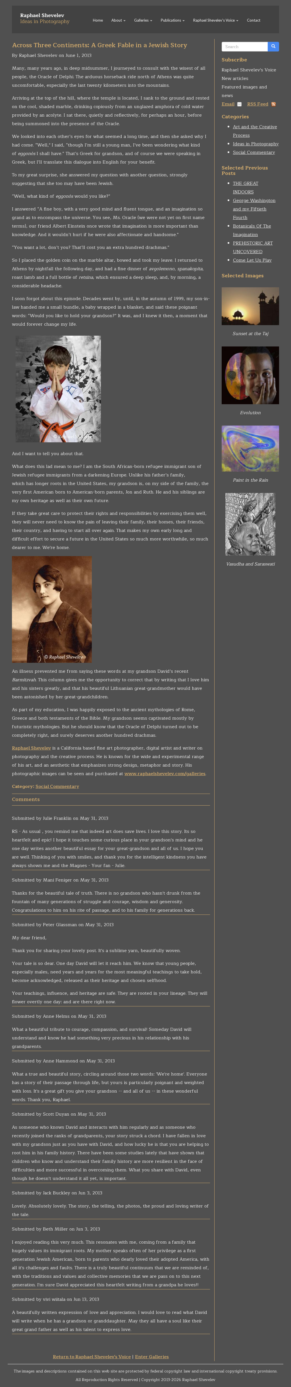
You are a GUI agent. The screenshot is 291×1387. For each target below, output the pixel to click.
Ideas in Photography (256, 144)
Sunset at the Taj (250, 333)
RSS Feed (257, 104)
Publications (171, 20)
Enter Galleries (152, 1357)
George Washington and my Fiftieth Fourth (254, 209)
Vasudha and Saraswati (250, 564)
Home (98, 20)
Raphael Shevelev (31, 748)
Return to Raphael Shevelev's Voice (92, 1357)
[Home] (47, 16)
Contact (253, 20)
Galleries (141, 20)
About (117, 20)
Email (228, 104)
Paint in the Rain (250, 480)
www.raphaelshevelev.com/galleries (164, 773)
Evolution (250, 412)
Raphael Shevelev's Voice (214, 20)
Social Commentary (57, 786)
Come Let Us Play (252, 260)
